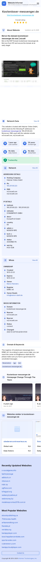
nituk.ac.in (6, 481)
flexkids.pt (6, 526)
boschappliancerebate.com (13, 537)
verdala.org (6, 529)
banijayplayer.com (9, 533)
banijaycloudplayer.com (11, 547)
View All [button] (36, 121)
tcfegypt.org (7, 491)
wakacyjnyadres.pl (9, 495)
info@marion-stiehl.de (15, 295)
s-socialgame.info (9, 470)
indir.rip (5, 484)
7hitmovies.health (9, 519)
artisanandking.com (10, 522)
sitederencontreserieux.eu (15, 441)
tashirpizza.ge (7, 474)
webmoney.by (7, 499)
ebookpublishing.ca (10, 515)
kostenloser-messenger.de (11, 131)
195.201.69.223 (12, 186)
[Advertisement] (20, 53)
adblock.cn (6, 477)
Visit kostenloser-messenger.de (20, 15)
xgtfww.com (7, 488)
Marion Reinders (13, 284)
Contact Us (20, 553)
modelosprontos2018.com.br (14, 502)
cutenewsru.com (9, 544)
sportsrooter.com (9, 540)
